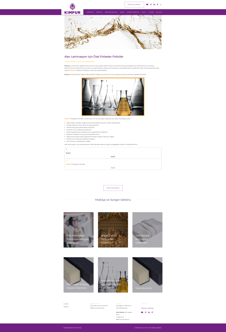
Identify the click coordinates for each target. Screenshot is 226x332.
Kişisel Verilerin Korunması (72, 328)
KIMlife (66, 304)
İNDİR (113, 168)
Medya (66, 307)
